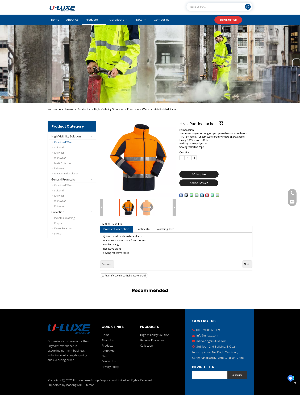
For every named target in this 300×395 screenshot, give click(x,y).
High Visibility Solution (66, 136)
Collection (57, 212)
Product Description (116, 229)
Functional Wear (63, 142)
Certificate (143, 229)
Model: (106, 223)
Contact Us (109, 361)
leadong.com (74, 385)
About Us (108, 340)
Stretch (58, 233)
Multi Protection (63, 163)
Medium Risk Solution (66, 173)
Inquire (201, 174)
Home (105, 335)
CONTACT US (228, 20)
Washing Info (165, 229)
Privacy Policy (110, 367)
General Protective (63, 179)
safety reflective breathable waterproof (124, 275)
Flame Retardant (63, 228)
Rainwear (59, 168)
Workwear (60, 157)
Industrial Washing (64, 218)
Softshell (59, 147)
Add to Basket (199, 183)
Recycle (58, 223)
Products (107, 345)
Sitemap (89, 385)
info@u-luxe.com (207, 335)
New (104, 356)
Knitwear (59, 152)
